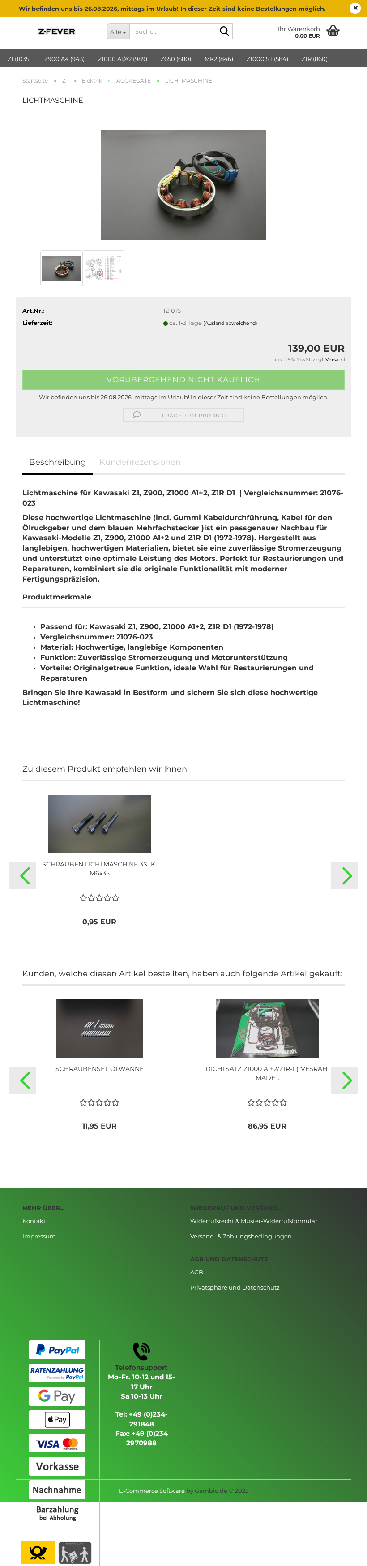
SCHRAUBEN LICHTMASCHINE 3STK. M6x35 (99, 868)
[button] (22, 875)
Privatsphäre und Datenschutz (235, 1287)
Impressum (39, 1236)
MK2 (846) (219, 58)
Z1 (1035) (19, 58)
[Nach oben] (342, 1552)
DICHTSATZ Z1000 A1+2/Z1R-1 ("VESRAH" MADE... (267, 1073)
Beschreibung (57, 462)
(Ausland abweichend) (230, 323)
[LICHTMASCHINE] (183, 180)
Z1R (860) (315, 58)
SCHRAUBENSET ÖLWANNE (99, 1069)
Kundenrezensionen (140, 462)
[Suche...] (224, 32)
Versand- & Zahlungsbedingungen (241, 1236)
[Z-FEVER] (57, 31)
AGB (196, 1272)
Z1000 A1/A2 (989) (122, 58)
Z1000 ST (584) (267, 58)
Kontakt (34, 1221)
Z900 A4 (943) (64, 58)
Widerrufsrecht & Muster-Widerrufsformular (253, 1221)
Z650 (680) (176, 58)
